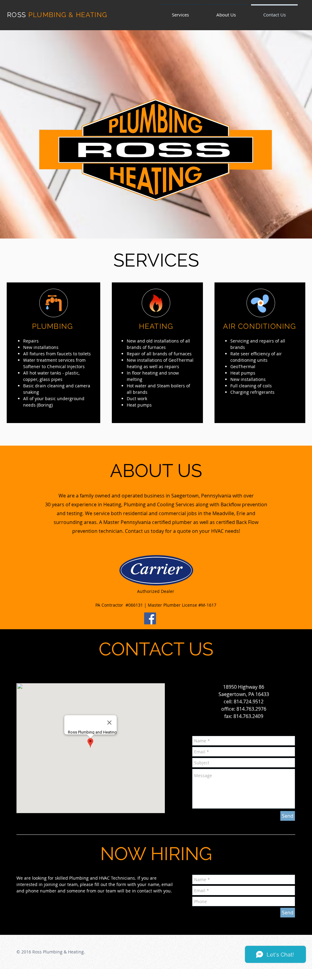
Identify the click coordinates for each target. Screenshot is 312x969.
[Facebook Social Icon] (150, 618)
